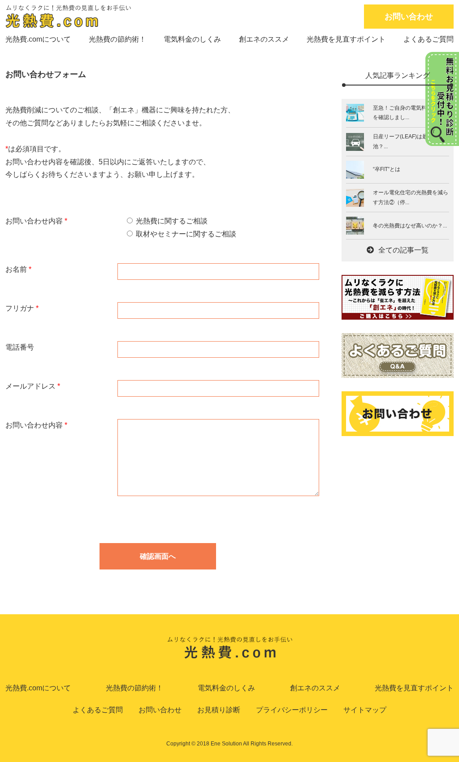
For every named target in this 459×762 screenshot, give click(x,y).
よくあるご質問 (428, 39)
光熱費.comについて (38, 39)
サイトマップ (364, 710)
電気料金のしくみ (192, 39)
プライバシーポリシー (292, 710)
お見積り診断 (218, 710)
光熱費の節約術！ (117, 39)
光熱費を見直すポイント (346, 39)
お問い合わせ (409, 16)
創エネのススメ (264, 39)
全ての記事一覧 (403, 250)
